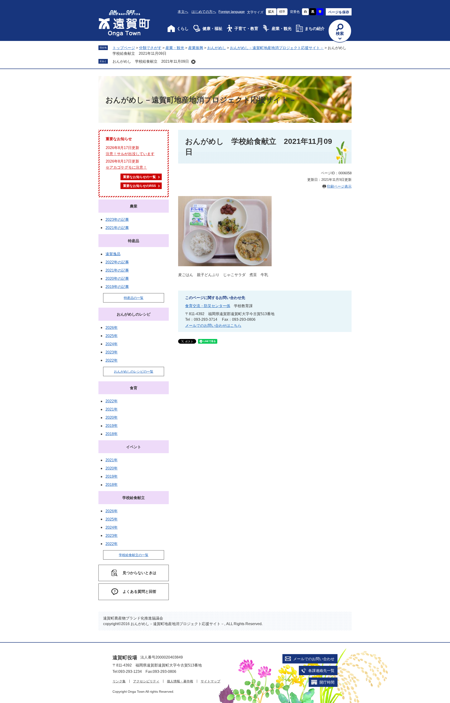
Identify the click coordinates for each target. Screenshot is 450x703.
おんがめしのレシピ (133, 314)
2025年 (111, 336)
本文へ (183, 12)
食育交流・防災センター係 (207, 306)
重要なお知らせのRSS (139, 186)
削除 (193, 62)
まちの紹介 (315, 28)
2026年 (111, 328)
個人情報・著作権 (180, 681)
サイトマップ (210, 681)
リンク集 (119, 681)
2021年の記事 (117, 228)
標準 (282, 11)
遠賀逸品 (112, 254)
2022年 (111, 360)
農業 (133, 206)
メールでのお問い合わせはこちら (213, 326)
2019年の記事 (117, 287)
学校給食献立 (133, 498)
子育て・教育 (246, 28)
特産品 (133, 241)
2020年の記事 (117, 278)
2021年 (111, 409)
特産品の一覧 (133, 298)
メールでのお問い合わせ (313, 659)
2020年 (111, 417)
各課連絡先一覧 (321, 671)
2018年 (111, 434)
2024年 (111, 344)
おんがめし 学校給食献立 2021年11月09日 (150, 61)
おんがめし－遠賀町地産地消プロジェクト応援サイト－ (277, 48)
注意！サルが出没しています (130, 154)
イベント (133, 447)
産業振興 (195, 48)
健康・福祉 (212, 28)
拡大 (271, 11)
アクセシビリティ (146, 681)
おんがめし (216, 48)
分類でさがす (150, 48)
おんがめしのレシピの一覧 (133, 371)
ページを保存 (338, 12)
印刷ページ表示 (339, 186)
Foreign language (231, 12)
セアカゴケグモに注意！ (126, 167)
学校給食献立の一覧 (133, 555)
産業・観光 (282, 28)
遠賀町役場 (124, 657)
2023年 (111, 352)
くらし (183, 28)
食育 (133, 388)
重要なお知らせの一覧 (139, 177)
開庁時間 (326, 682)
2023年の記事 (117, 220)
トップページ (123, 48)
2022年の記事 (117, 262)
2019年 (111, 426)
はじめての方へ (203, 12)
